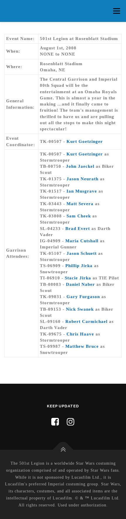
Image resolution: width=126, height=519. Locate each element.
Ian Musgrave (82, 191)
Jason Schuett (82, 253)
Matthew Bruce (82, 346)
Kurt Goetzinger (85, 141)
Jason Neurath (82, 179)
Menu (116, 10)
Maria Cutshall (81, 240)
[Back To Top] (63, 450)
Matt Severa (80, 203)
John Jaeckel (80, 166)
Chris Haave (80, 334)
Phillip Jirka (79, 265)
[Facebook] (55, 422)
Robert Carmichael (86, 321)
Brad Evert (77, 228)
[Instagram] (71, 422)
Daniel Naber (80, 284)
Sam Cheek (79, 216)
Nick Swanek (80, 309)
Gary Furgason (83, 296)
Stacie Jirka (78, 278)
